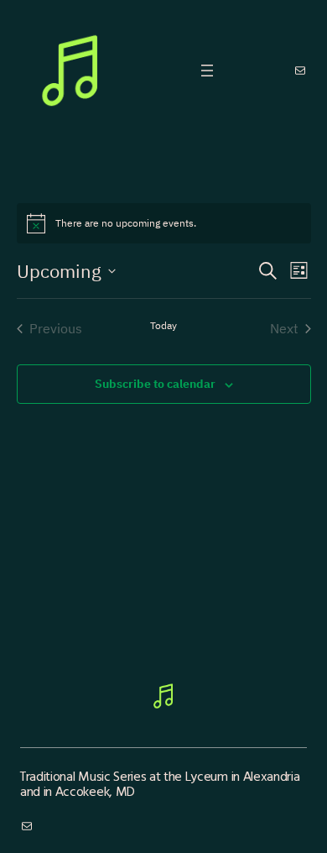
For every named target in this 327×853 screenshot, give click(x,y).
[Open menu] (207, 70)
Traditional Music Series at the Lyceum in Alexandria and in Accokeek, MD (159, 783)
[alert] (164, 223)
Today (163, 325)
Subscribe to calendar (155, 383)
